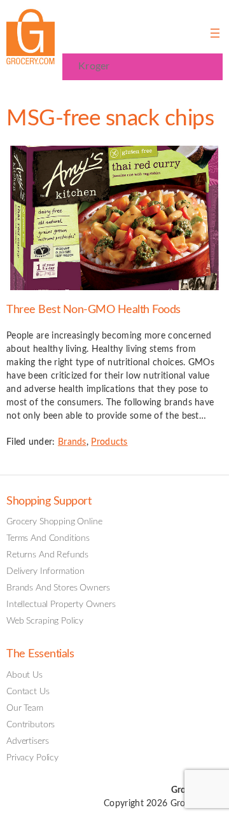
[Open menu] (215, 33)
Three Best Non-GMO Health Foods (93, 310)
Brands (72, 442)
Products (109, 442)
